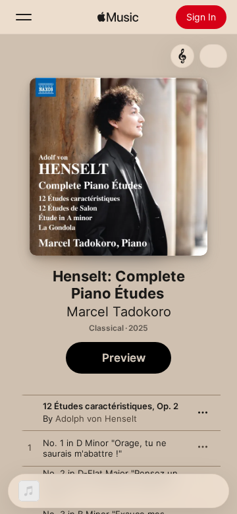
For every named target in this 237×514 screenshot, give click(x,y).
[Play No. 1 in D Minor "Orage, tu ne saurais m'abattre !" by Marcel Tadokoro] (29, 448)
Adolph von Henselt (96, 418)
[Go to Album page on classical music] (182, 56)
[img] (117, 17)
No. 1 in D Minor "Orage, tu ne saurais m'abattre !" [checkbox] (105, 448)
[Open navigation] (23, 17)
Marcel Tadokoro (118, 312)
